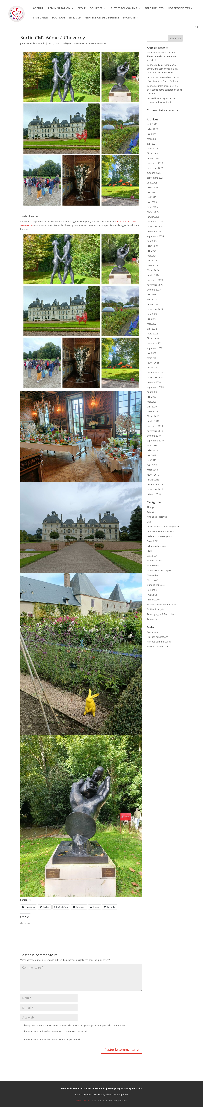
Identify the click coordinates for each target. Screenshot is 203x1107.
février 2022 (153, 338)
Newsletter (152, 575)
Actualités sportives (157, 516)
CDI (149, 521)
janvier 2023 (153, 304)
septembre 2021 (155, 348)
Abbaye (150, 507)
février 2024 (153, 270)
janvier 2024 (153, 275)
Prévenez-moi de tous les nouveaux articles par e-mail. (52, 1039)
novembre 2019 (155, 430)
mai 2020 (151, 401)
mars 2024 (152, 265)
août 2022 (152, 313)
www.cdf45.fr (83, 1100)
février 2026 (153, 153)
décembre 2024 (155, 221)
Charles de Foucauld (34, 43)
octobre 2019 (154, 435)
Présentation (153, 599)
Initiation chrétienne (157, 545)
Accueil (38, 8)
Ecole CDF (152, 541)
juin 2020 (151, 396)
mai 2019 (151, 460)
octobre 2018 (154, 494)
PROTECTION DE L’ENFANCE (102, 17)
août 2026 (152, 124)
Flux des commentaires (159, 641)
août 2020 (152, 391)
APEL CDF (75, 17)
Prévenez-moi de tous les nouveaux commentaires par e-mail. (56, 1031)
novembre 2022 (155, 309)
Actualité (151, 512)
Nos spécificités (179, 8)
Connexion (152, 631)
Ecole (81, 8)
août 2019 (152, 445)
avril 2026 (152, 143)
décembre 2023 (155, 279)
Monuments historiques (159, 570)
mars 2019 (152, 469)
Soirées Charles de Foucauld (161, 604)
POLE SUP (152, 594)
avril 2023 (152, 299)
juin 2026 (151, 133)
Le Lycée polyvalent (123, 8)
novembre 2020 (155, 377)
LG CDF (151, 550)
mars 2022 (152, 333)
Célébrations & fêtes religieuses (163, 526)
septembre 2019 (155, 440)
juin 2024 (151, 250)
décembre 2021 (155, 343)
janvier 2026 (153, 158)
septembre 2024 (155, 236)
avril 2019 (152, 464)
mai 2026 (151, 138)
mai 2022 (151, 323)
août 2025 (152, 182)
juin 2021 (151, 353)
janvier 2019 (153, 479)
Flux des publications (157, 636)
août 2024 (152, 240)
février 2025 (153, 211)
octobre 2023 (154, 289)
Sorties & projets (155, 609)
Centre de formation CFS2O (161, 531)
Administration (59, 8)
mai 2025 (151, 197)
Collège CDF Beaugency (74, 43)
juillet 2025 (152, 187)
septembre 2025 (155, 177)
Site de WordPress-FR (158, 646)
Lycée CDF (152, 555)
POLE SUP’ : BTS (154, 8)
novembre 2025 (155, 168)
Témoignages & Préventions (161, 614)
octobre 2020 (154, 382)
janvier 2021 (153, 367)
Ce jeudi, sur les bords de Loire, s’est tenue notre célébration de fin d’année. (165, 89)
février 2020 (153, 416)
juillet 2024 (152, 245)
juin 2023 (151, 294)
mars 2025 (152, 206)
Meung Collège (154, 560)
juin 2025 (151, 192)
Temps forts (153, 619)
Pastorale (40, 17)
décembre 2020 (155, 372)
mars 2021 (152, 357)
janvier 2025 (153, 216)
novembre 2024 (155, 226)
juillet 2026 (152, 129)
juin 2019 (151, 455)
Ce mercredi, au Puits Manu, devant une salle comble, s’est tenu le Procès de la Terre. (162, 68)
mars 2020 (152, 411)
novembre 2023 (155, 284)
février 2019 (153, 474)
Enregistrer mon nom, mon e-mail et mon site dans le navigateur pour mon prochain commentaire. (75, 1025)
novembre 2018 (155, 489)
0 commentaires (97, 43)
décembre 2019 (155, 426)
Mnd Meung (153, 565)
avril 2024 (152, 260)
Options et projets (156, 584)
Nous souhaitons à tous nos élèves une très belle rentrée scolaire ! (161, 56)
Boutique (58, 17)
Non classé (152, 580)
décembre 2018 (155, 484)
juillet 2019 (152, 450)
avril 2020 (152, 406)
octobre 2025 (154, 172)
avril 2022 (152, 328)
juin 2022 (151, 318)
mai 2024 (151, 255)
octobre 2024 (154, 231)
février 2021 (153, 362)
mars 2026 (152, 148)
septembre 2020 (155, 386)
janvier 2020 (153, 421)
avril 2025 (152, 202)
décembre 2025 (155, 163)
